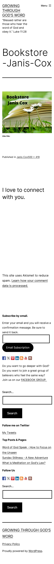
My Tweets (9, 432)
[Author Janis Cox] (4, 358)
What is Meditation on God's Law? (23, 462)
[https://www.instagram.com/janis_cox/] (30, 358)
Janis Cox (22, 156)
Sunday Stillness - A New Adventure (25, 457)
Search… (8, 392)
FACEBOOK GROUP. (34, 379)
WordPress (35, 551)
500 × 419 (34, 156)
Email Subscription (18, 347)
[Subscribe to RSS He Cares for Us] (21, 358)
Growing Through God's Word (13, 10)
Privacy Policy (11, 544)
